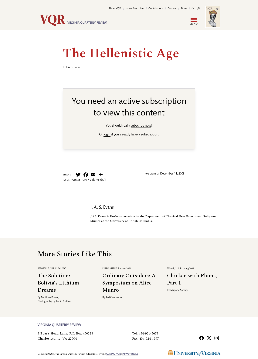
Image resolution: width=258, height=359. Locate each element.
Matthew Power (49, 297)
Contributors (155, 8)
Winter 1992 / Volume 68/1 (88, 180)
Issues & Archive (135, 8)
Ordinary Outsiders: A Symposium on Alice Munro (129, 283)
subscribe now (141, 126)
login (107, 134)
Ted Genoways (114, 297)
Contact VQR (113, 354)
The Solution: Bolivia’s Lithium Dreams (58, 283)
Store (184, 8)
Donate (172, 8)
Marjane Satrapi (179, 290)
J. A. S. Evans (73, 67)
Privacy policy (130, 354)
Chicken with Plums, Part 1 (192, 279)
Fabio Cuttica (63, 301)
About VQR (115, 8)
